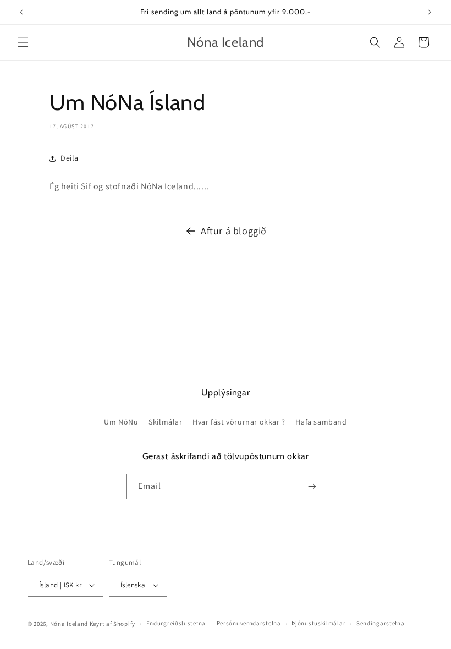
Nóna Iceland (69, 624)
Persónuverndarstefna (249, 623)
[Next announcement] (429, 12)
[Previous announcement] (21, 12)
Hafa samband (320, 422)
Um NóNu (121, 422)
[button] (23, 42)
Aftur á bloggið (234, 230)
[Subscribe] (312, 486)
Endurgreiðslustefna (176, 623)
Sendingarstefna (380, 623)
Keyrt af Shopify (112, 624)
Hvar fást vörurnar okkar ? (239, 422)
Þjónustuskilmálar (318, 623)
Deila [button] (70, 158)
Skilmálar (165, 422)
